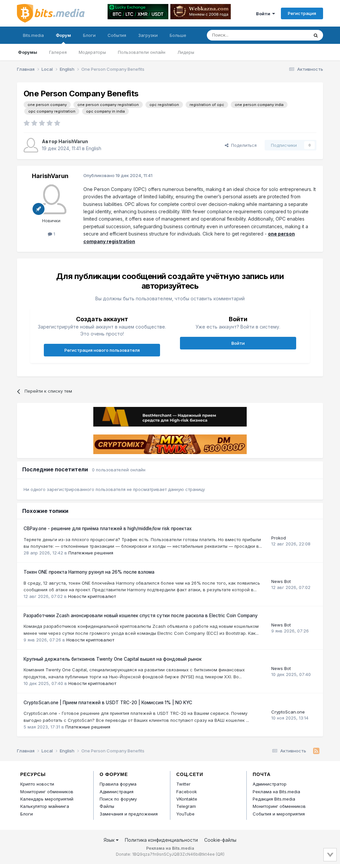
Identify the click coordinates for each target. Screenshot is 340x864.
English (93, 148)
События (117, 35)
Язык (110, 840)
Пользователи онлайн (141, 52)
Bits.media (33, 35)
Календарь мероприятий (46, 799)
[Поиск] (315, 35)
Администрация (116, 791)
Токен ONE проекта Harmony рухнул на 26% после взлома (89, 572)
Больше (178, 35)
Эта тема (290, 35)
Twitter (183, 784)
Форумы (27, 52)
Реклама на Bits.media (276, 791)
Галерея (58, 52)
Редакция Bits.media (274, 799)
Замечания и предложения (129, 813)
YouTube (185, 813)
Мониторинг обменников (46, 791)
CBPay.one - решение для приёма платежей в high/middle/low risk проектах (108, 528)
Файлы (107, 806)
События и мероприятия (279, 813)
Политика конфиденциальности (161, 840)
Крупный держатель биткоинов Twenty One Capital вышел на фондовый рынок (113, 659)
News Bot (281, 581)
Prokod (278, 537)
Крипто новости (37, 784)
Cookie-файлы (220, 840)
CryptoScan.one (288, 712)
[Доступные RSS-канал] (316, 751)
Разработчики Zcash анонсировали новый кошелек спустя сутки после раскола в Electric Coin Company (141, 615)
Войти (264, 13)
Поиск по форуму (118, 799)
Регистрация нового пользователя (102, 350)
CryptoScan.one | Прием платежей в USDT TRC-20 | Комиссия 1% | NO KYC (108, 702)
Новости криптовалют (92, 596)
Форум (63, 35)
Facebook (186, 791)
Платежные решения (90, 552)
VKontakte (186, 799)
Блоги (89, 35)
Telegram (186, 806)
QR (220, 854)
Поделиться (242, 145)
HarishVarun (73, 141)
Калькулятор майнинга (44, 806)
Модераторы (92, 52)
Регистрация (302, 13)
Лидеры (185, 52)
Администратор (270, 784)
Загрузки (148, 35)
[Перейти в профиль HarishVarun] (31, 145)
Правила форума (118, 784)
